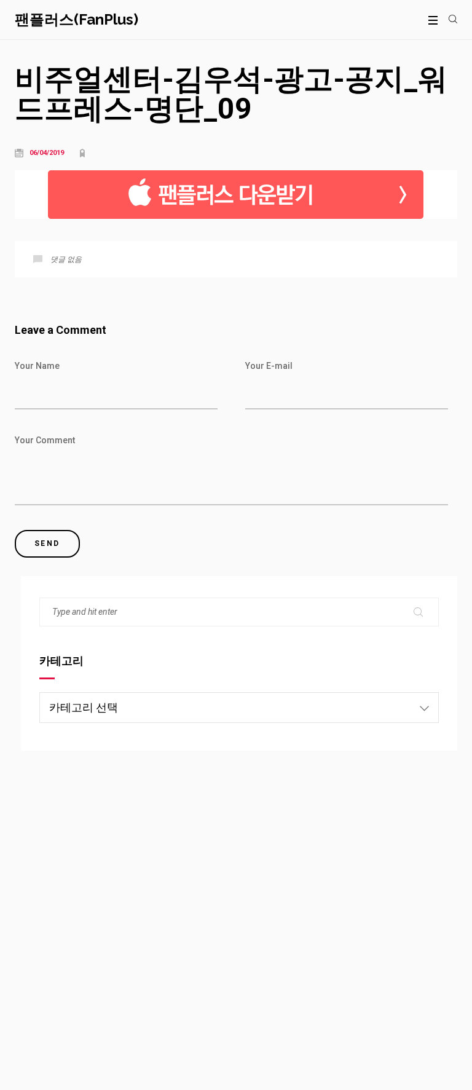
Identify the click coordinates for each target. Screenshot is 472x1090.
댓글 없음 (66, 259)
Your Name (37, 366)
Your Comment (45, 440)
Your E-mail (269, 366)
